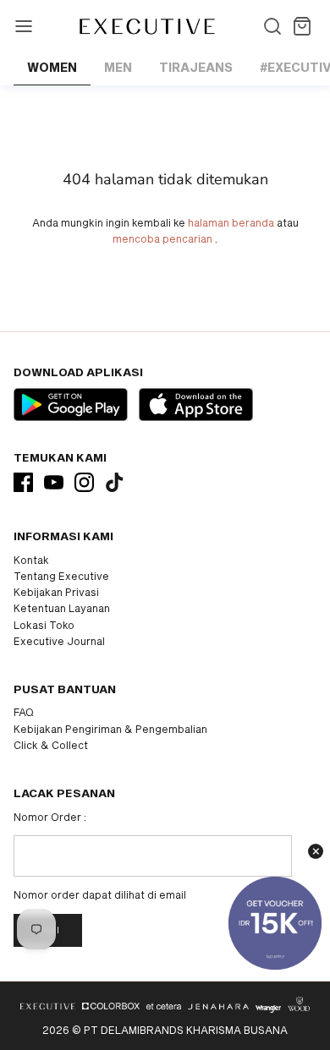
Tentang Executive (61, 576)
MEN (118, 67)
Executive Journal (59, 641)
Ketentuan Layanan (62, 608)
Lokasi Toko (44, 625)
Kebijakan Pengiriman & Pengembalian (110, 729)
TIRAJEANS (196, 67)
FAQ (24, 712)
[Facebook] (23, 482)
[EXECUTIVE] (146, 26)
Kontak (31, 560)
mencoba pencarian (162, 238)
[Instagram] (84, 482)
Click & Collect (51, 745)
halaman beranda (231, 222)
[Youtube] (53, 482)
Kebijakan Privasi (56, 592)
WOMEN (52, 67)
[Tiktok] (114, 482)
